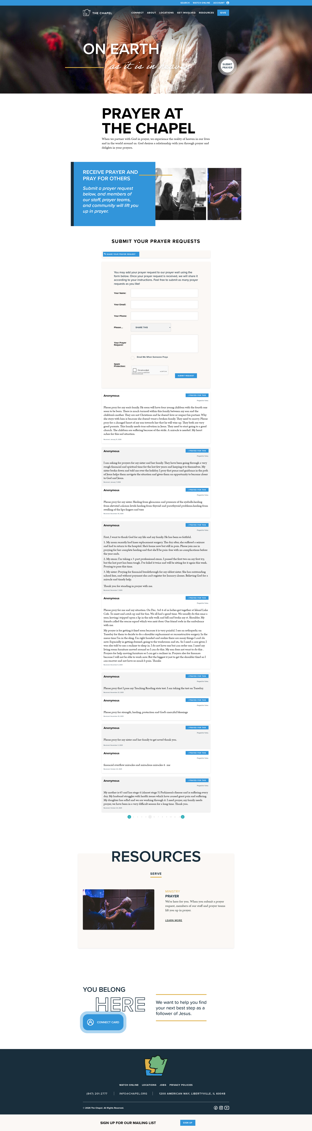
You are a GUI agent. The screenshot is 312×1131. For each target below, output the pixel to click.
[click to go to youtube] (226, 1109)
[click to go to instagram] (221, 1109)
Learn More (173, 920)
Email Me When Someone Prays (152, 357)
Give (223, 12)
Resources (206, 12)
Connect (137, 12)
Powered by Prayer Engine (111, 825)
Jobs (163, 1085)
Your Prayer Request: (120, 344)
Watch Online (201, 2)
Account (219, 3)
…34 (179, 817)
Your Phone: (120, 316)
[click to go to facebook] (216, 1109)
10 (171, 817)
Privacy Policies (181, 1085)
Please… (118, 327)
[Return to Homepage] (97, 12)
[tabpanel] (156, 909)
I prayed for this (197, 395)
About (151, 12)
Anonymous (111, 395)
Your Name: (120, 293)
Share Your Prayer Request (121, 254)
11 (175, 817)
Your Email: (120, 304)
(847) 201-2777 (97, 1093)
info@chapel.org (133, 1093)
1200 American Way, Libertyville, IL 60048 (192, 1093)
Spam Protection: (120, 365)
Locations (166, 12)
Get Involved (186, 12)
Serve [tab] (156, 874)
